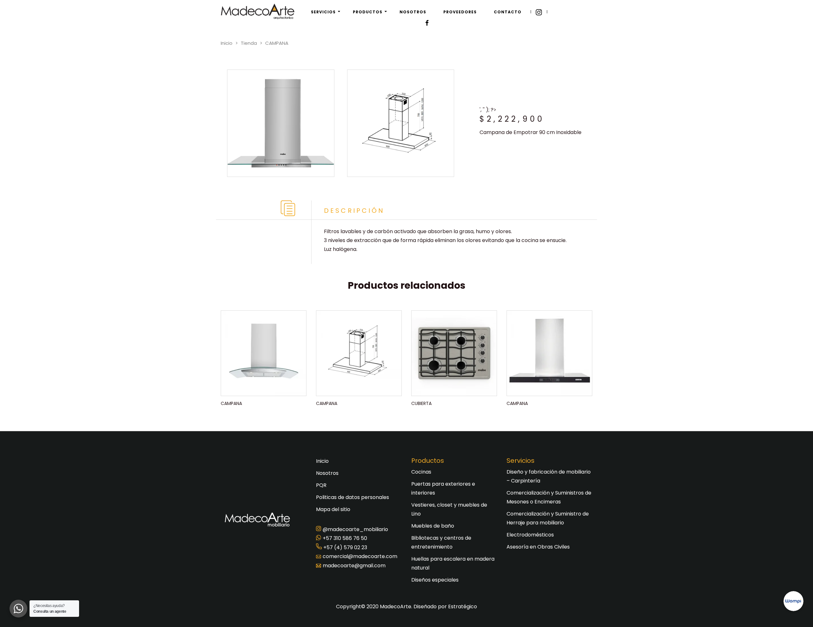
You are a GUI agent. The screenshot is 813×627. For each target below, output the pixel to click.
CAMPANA (231, 403)
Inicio (226, 43)
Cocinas (421, 471)
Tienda (249, 43)
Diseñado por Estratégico (445, 606)
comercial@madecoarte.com (360, 556)
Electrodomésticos (530, 534)
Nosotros (327, 473)
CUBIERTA (421, 403)
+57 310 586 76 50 (345, 538)
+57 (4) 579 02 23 (345, 547)
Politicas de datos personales (352, 497)
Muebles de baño (432, 525)
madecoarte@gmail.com (354, 565)
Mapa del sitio (333, 509)
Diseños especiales (435, 579)
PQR (321, 485)
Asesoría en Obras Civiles (538, 546)
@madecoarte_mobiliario (355, 529)
